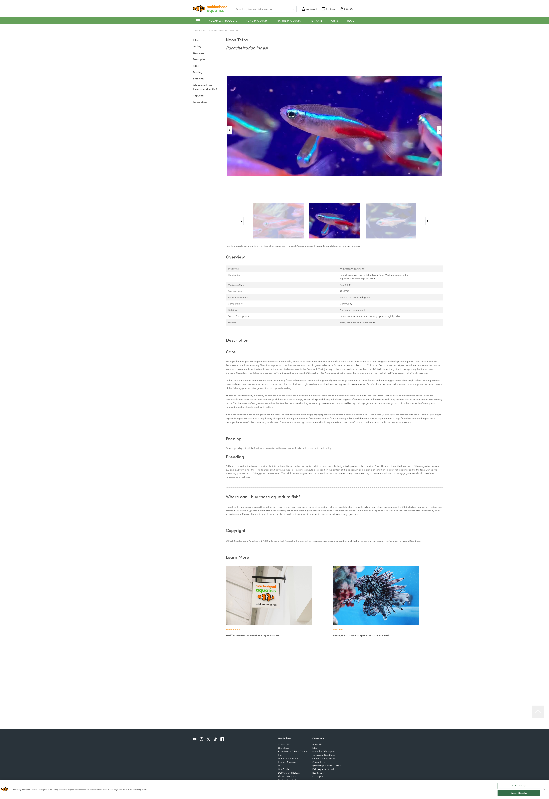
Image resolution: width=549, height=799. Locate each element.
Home (198, 30)
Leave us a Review (288, 758)
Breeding (198, 78)
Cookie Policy (319, 762)
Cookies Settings (519, 785)
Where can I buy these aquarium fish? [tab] (263, 496)
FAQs (281, 765)
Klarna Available (287, 776)
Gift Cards (283, 769)
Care (196, 65)
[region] (274, 789)
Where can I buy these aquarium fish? (205, 87)
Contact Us (284, 744)
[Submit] (293, 9)
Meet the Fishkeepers (323, 751)
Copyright (198, 95)
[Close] (544, 789)
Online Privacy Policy (323, 758)
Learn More (200, 102)
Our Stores (283, 747)
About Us (317, 744)
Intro (195, 40)
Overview (198, 52)
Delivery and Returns (289, 772)
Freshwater (212, 30)
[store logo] (210, 9)
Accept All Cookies (519, 793)
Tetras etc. (223, 30)
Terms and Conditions (410, 540)
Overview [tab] (235, 256)
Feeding (197, 72)
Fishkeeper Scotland (323, 769)
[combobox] (265, 9)
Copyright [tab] (235, 530)
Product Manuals (287, 762)
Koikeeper (317, 776)
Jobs (314, 747)
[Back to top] (538, 712)
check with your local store (264, 514)
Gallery (197, 46)
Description (199, 59)
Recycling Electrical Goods (326, 765)
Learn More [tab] (237, 557)
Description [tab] (237, 340)
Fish (204, 30)
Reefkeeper (318, 772)
